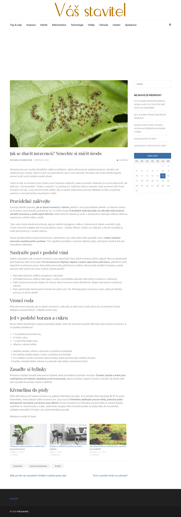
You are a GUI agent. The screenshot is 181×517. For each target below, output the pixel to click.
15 (163, 176)
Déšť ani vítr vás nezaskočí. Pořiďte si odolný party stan (38, 475)
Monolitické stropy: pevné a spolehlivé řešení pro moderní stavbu (149, 128)
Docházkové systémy (145, 139)
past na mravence (38, 466)
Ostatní (116, 25)
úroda (58, 466)
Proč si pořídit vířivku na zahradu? (110, 475)
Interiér (44, 25)
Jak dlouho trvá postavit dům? (150, 146)
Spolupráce (130, 25)
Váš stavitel (22, 511)
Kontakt (14, 498)
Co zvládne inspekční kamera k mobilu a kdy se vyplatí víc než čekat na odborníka (149, 104)
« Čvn (136, 156)
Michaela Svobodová (21, 160)
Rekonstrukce (59, 25)
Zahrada (103, 25)
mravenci (17, 466)
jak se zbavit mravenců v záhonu (52, 207)
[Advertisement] (90, 51)
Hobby (91, 25)
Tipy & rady (16, 25)
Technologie (77, 25)
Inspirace (31, 25)
